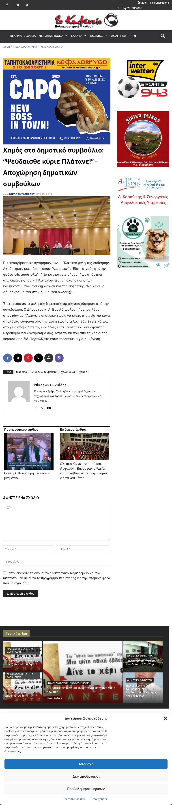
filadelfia (21, 371)
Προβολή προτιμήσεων (86, 789)
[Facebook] (7, 5)
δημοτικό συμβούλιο (44, 371)
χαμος (83, 371)
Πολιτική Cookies (73, 799)
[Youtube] (49, 407)
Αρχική (7, 47)
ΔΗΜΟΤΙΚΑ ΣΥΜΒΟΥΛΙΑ (140, 655)
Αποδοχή (86, 764)
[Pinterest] (28, 357)
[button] (165, 718)
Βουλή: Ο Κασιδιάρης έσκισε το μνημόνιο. (28, 475)
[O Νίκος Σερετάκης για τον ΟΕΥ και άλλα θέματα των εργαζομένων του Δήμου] (22, 656)
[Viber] (59, 357)
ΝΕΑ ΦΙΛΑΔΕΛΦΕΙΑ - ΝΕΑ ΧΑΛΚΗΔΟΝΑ (39, 47)
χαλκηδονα (68, 371)
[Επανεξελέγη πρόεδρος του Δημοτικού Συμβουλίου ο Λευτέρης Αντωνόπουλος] (143, 687)
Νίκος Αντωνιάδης (22, 194)
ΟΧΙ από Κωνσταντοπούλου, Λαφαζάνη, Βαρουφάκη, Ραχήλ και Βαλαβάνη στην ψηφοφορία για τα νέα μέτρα (83, 471)
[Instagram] (17, 5)
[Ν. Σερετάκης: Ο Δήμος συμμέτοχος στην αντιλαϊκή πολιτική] (83, 672)
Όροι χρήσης (100, 799)
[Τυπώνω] (48, 357)
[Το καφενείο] (86, 20)
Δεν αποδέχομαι (86, 776)
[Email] (38, 357)
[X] (27, 5)
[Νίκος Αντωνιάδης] (19, 395)
